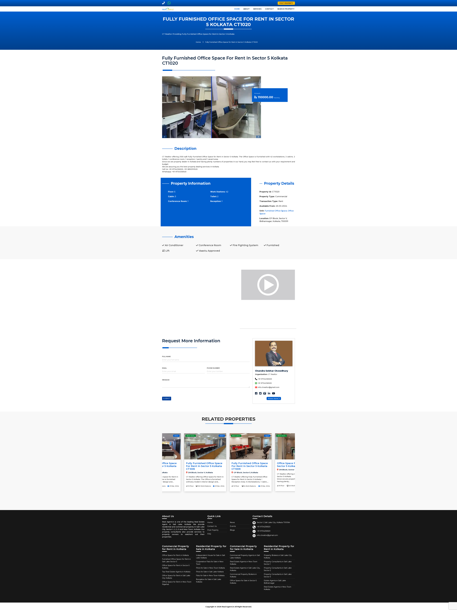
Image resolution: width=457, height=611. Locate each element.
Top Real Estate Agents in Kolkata (176, 572)
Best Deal (168, 436)
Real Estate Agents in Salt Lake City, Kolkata (245, 569)
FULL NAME (166, 356)
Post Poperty (213, 530)
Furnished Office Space (276, 211)
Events (233, 526)
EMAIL (164, 368)
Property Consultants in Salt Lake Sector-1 (278, 563)
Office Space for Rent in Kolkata (175, 555)
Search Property (285, 9)
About (246, 9)
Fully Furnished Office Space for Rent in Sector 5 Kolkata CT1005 (182, 466)
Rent (200, 436)
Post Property (286, 3)
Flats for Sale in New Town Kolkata (210, 575)
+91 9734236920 (265, 379)
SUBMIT (166, 398)
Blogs (232, 530)
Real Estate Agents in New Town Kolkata (243, 563)
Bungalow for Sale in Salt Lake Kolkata (208, 580)
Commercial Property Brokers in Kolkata (243, 575)
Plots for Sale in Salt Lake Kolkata (210, 572)
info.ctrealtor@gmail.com (268, 387)
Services (257, 9)
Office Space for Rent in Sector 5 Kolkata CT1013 (270, 465)
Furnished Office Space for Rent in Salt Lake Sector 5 (176, 560)
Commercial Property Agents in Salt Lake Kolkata (245, 556)
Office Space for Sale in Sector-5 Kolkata (243, 581)
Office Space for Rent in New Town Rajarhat (176, 583)
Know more (273, 398)
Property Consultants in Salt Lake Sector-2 (278, 569)
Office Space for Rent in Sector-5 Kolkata (175, 566)
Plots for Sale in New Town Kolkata (210, 568)
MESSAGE (165, 380)
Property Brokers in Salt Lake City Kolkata (278, 556)
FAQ (209, 534)
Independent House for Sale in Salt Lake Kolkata (210, 556)
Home (237, 9)
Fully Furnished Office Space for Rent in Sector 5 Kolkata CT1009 (227, 466)
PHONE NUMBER (213, 368)
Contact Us (212, 526)
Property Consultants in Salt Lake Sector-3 (278, 575)
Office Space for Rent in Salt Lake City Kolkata (176, 576)
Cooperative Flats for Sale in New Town (209, 563)
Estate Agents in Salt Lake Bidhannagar (275, 581)
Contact (269, 9)
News (232, 522)
